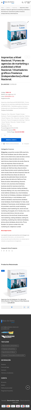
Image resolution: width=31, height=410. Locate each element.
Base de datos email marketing (14, 170)
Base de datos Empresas (16, 172)
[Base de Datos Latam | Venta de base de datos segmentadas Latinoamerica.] (8, 2)
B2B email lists (24, 152)
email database (5, 202)
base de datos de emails (16, 161)
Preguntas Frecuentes (7, 391)
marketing (4, 220)
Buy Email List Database (8, 195)
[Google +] (9, 251)
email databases (21, 204)
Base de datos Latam (13, 400)
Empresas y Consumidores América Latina (13, 355)
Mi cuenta (3, 382)
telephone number (15, 226)
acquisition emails (13, 152)
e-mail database (17, 197)
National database (22, 220)
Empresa (3, 364)
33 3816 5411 (5, 329)
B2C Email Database (7, 154)
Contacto (3, 370)
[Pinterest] (6, 251)
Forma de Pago (5, 367)
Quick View (15, 283)
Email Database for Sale (18, 202)
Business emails (6, 188)
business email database (17, 184)
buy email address (20, 190)
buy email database (22, 193)
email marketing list (13, 208)
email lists (12, 206)
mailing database (16, 217)
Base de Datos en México (8, 352)
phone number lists (15, 224)
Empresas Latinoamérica (8, 349)
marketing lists (12, 220)
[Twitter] (4, 251)
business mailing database (19, 188)
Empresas (14, 7)
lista (24, 211)
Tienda (8, 7)
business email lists (18, 186)
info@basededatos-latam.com (11, 327)
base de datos (18, 154)
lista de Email (13, 215)
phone (3, 222)
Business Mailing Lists (7, 190)
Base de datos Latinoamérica (10, 345)
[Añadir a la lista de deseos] (24, 307)
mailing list (25, 217)
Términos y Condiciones (7, 373)
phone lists (19, 222)
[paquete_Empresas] (15, 35)
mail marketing (5, 217)
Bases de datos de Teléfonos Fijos (16, 179)
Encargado (11, 211)
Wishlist (3, 385)
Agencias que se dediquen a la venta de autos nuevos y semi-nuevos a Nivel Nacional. (15, 300)
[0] (25, 2)
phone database (10, 222)
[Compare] (28, 307)
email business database (19, 199)
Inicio (2, 7)
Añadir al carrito (11, 139)
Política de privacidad (6, 388)
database (19, 195)
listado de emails (23, 215)
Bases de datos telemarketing (10, 181)
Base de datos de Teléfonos (16, 165)
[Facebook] (1, 251)
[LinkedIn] (12, 251)
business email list (6, 186)
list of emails (19, 211)
